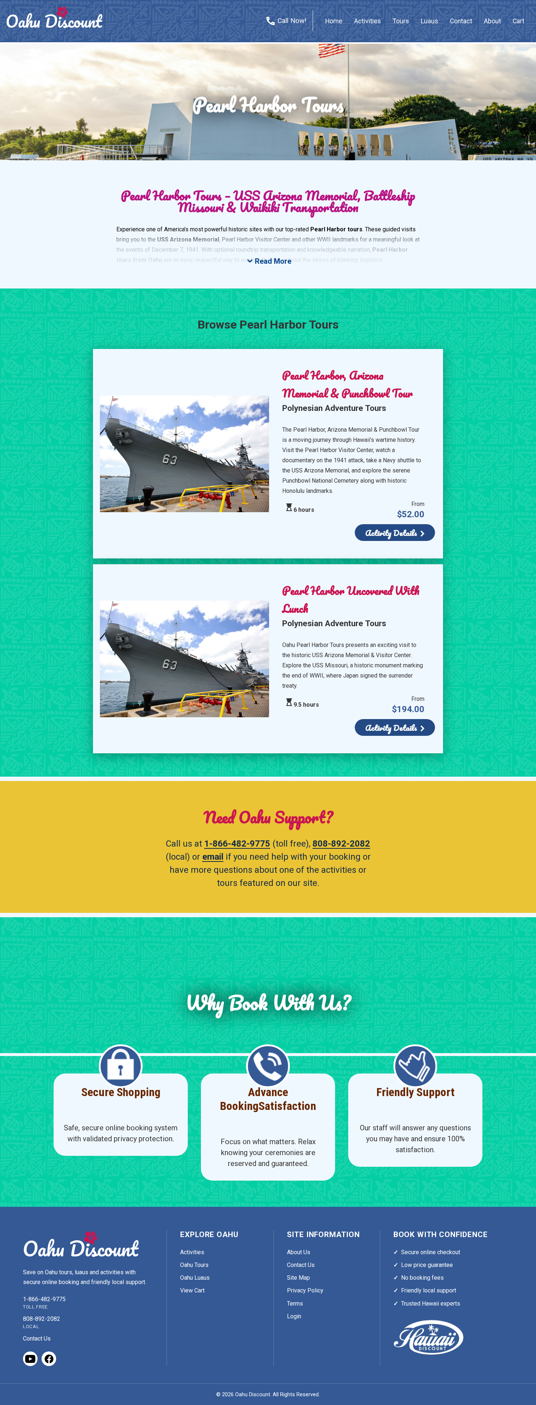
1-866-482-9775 (237, 844)
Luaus (429, 21)
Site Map (298, 1277)
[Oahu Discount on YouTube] (30, 1358)
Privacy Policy (305, 1290)
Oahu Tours (194, 1264)
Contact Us (37, 1338)
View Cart (192, 1290)
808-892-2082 (341, 844)
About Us (298, 1252)
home (333, 21)
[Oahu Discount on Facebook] (49, 1358)
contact (461, 21)
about (492, 21)
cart (518, 21)
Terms (295, 1303)
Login (294, 1316)
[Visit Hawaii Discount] (428, 1337)
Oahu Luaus (195, 1277)
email (213, 857)
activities (367, 21)
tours (401, 21)
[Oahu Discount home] (81, 1244)
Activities (192, 1252)
